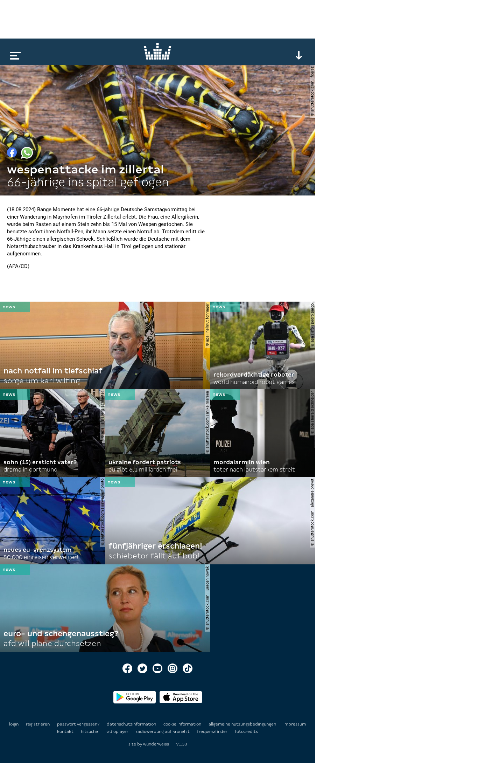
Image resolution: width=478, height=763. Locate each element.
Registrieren (38, 724)
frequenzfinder (213, 731)
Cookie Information (182, 724)
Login (14, 724)
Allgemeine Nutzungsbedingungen (243, 724)
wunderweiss (156, 744)
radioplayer (117, 731)
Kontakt (66, 731)
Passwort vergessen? (78, 724)
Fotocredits (246, 731)
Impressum (294, 724)
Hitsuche (90, 731)
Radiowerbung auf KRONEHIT (163, 731)
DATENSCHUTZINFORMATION (132, 724)
